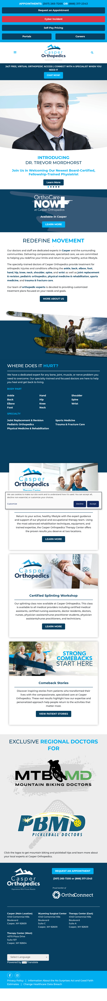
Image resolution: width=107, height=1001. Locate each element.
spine (49, 272)
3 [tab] (53, 187)
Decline (80, 504)
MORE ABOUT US (53, 298)
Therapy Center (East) (81, 913)
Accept (93, 504)
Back (10, 399)
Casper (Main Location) (19, 913)
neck (30, 272)
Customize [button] (12, 504)
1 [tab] (48, 187)
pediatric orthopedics (33, 276)
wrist (62, 272)
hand (10, 272)
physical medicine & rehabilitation (68, 276)
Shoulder (77, 395)
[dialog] (53, 500)
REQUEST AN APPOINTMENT (72, 871)
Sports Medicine (65, 420)
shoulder (39, 272)
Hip (41, 399)
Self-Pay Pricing (53, 27)
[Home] (53, 52)
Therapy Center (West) (19, 933)
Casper (66, 250)
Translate (32, 962)
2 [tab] (51, 187)
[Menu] (15, 52)
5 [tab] (58, 187)
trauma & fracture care (39, 280)
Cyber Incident (54, 19)
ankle (67, 268)
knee (22, 272)
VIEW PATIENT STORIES (53, 713)
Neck (42, 407)
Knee (42, 403)
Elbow (11, 403)
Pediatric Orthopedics (20, 424)
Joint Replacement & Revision (25, 420)
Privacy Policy (15, 981)
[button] (53, 75)
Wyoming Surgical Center (52, 913)
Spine (75, 399)
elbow (82, 268)
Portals (26, 36)
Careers (80, 36)
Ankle (10, 395)
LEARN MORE (53, 224)
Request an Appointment (53, 10)
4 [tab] (56, 187)
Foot (10, 407)
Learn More (53, 182)
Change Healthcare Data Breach (42, 984)
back (75, 268)
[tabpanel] (53, 134)
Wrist (75, 403)
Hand (42, 395)
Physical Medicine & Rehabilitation (28, 428)
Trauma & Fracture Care (70, 424)
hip (16, 272)
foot (89, 268)
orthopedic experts (33, 287)
